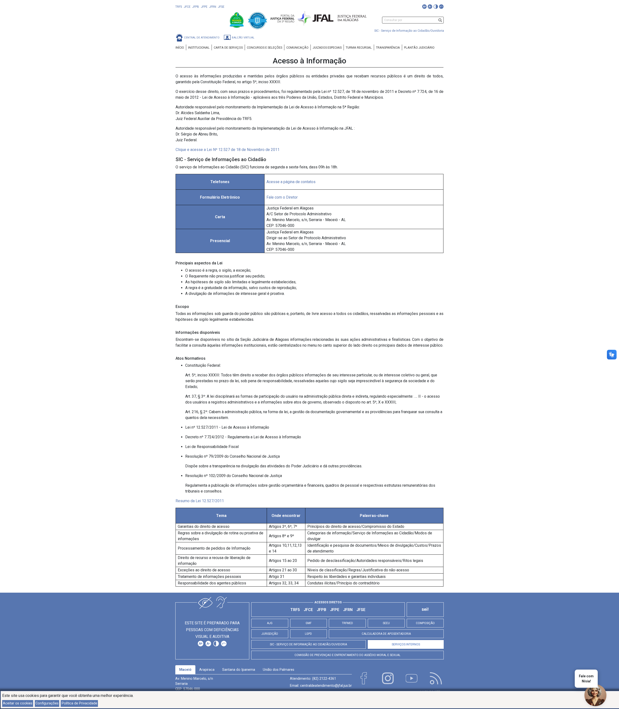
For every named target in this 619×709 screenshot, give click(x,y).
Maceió (185, 670)
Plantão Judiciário (419, 47)
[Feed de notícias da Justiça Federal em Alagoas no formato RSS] (436, 678)
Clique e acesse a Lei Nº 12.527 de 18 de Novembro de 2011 (228, 149)
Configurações (47, 703)
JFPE (204, 6)
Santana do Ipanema (238, 670)
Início (180, 47)
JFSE (221, 6)
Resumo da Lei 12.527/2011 (200, 501)
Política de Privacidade (79, 703)
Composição (425, 623)
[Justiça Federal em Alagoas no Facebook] (364, 678)
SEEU (386, 623)
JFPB (195, 6)
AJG (270, 623)
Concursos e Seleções (264, 47)
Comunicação (297, 47)
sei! (425, 609)
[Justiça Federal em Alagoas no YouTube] (412, 678)
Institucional (199, 47)
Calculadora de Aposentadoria (386, 633)
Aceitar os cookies (17, 703)
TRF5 (178, 6)
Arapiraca (206, 670)
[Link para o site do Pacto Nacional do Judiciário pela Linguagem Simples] (257, 19)
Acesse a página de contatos (291, 181)
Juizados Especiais (327, 47)
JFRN (212, 6)
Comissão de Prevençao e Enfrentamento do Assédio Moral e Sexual (347, 655)
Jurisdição (269, 633)
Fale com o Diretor (282, 197)
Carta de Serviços (228, 47)
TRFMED (347, 623)
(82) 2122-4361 (324, 679)
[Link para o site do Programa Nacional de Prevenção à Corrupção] (237, 19)
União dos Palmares (278, 670)
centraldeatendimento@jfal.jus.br (326, 686)
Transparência (388, 47)
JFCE (187, 6)
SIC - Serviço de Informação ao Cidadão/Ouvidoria (409, 30)
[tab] (185, 669)
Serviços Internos (406, 644)
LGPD (308, 633)
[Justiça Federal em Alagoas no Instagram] (388, 678)
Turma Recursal (359, 47)
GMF (308, 623)
